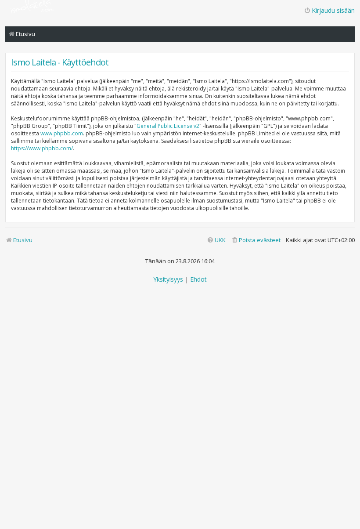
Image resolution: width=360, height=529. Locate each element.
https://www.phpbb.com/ (42, 148)
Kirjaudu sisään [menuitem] (333, 10)
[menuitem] (256, 240)
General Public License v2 (168, 126)
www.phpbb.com (61, 133)
